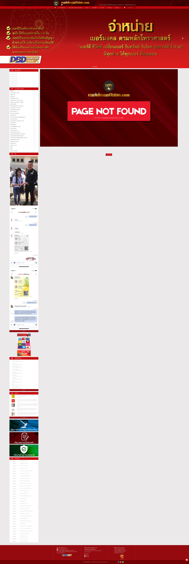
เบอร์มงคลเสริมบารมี (13, 115)
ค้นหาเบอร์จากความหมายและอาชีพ (75, 8)
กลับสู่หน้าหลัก (109, 154)
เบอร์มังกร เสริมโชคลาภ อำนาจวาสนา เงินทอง (16, 100)
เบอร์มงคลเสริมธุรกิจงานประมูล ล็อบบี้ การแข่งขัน (17, 121)
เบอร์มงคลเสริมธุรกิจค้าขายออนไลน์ (15, 109)
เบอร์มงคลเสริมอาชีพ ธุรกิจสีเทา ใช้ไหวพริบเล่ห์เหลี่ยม (17, 134)
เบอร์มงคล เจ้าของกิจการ (13, 111)
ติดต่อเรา (117, 8)
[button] (92, 66)
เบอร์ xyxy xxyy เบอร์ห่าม (13, 151)
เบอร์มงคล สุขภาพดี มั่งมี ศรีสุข (14, 113)
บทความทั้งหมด (24, 417)
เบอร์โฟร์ (11, 147)
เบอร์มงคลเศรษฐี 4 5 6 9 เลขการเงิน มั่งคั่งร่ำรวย (16, 106)
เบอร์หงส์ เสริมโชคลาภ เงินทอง (14, 98)
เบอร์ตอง (11, 149)
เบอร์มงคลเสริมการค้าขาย (13, 119)
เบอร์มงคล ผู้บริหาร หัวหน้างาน (14, 141)
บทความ (86, 8)
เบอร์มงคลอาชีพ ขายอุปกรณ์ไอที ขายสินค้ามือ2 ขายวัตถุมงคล (18, 137)
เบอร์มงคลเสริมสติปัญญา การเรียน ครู (15, 126)
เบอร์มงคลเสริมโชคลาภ (13, 124)
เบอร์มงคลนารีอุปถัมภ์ (13, 128)
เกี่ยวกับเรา (110, 8)
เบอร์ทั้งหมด (12, 91)
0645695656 (87, 554)
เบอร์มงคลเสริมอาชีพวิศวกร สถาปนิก (15, 132)
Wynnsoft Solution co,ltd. (104, 562)
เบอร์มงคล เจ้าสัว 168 (13, 143)
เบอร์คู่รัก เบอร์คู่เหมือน (13, 104)
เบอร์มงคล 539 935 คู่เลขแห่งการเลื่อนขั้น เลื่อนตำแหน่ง (17, 117)
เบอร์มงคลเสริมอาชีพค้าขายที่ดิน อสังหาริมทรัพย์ (16, 136)
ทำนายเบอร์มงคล (62, 8)
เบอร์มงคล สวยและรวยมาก (14, 130)
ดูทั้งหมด (24, 390)
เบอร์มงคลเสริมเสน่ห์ (13, 122)
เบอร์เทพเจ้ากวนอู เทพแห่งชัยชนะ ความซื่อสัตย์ (16, 102)
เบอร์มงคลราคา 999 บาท (13, 145)
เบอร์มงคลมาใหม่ (12, 94)
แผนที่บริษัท (87, 556)
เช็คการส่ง (102, 8)
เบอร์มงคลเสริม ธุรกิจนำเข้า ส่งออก (15, 139)
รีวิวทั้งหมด (23, 331)
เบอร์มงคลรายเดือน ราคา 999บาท (15, 93)
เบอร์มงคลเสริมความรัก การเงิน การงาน (15, 108)
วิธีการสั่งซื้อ (94, 8)
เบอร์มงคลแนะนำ (12, 96)
